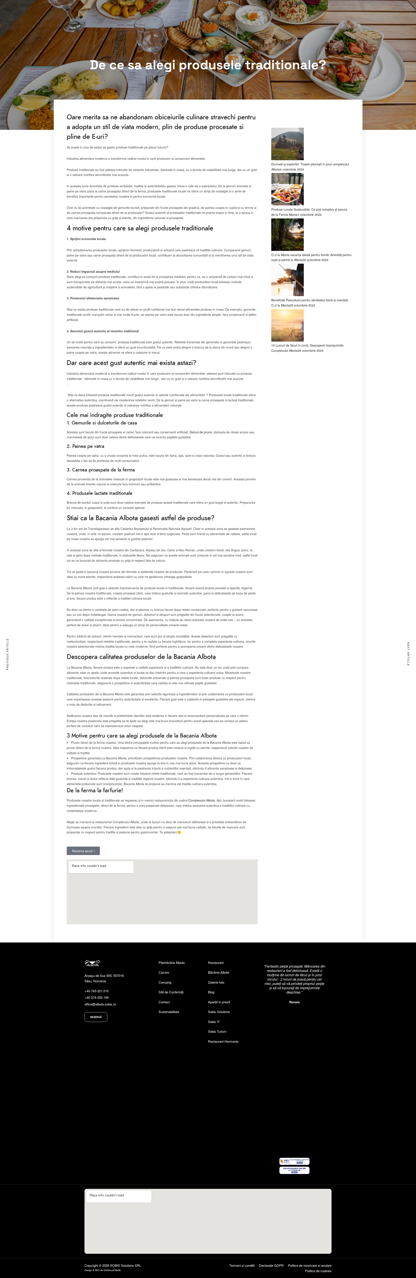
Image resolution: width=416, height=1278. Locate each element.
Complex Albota (264, 17)
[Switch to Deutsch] (350, 5)
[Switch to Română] (334, 5)
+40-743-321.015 (96, 991)
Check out (204, 32)
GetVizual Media (112, 1270)
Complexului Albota (201, 800)
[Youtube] (391, 5)
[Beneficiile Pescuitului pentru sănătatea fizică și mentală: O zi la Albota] (287, 295)
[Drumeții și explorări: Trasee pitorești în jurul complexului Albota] (287, 159)
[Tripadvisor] (365, 5)
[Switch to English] (342, 5)
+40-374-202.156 (96, 997)
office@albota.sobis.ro (100, 1004)
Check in (164, 32)
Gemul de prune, (201, 432)
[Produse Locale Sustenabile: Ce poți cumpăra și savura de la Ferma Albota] (287, 204)
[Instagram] (382, 5)
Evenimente (349, 17)
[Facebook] (373, 5)
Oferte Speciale (378, 17)
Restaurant (294, 17)
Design (88, 1270)
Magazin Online (324, 17)
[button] (294, 1045)
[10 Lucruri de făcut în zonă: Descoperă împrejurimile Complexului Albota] (287, 340)
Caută (246, 32)
